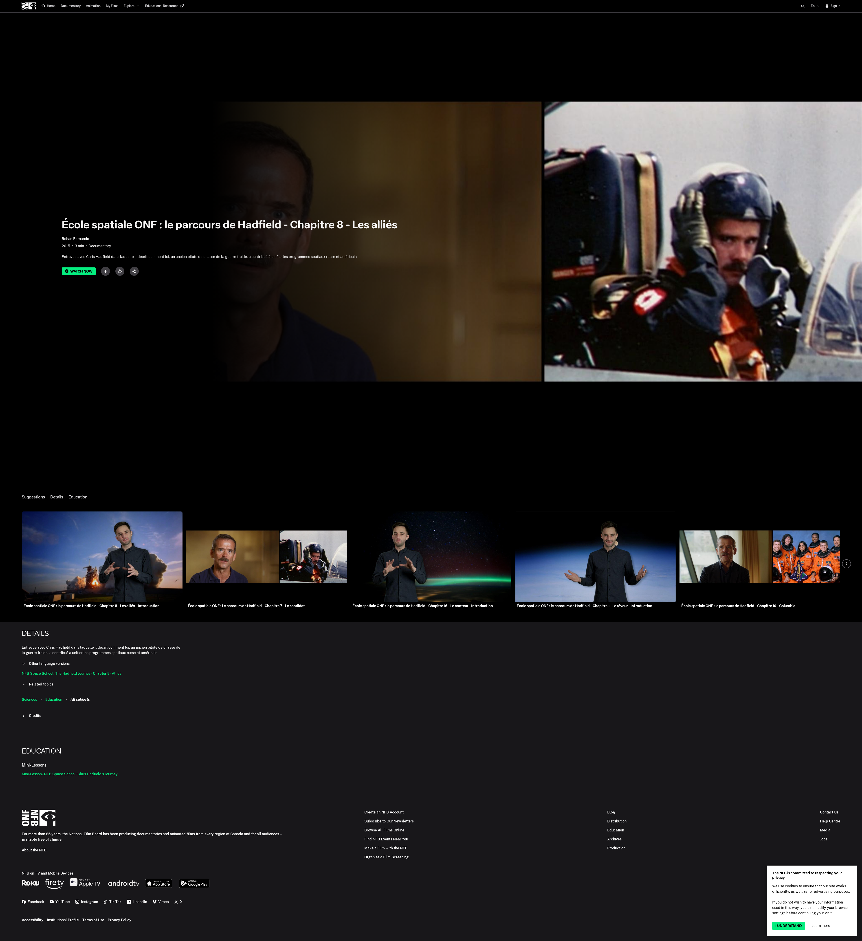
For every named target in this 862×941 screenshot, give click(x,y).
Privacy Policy (119, 920)
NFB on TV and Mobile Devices (47, 873)
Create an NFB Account (384, 812)
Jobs (823, 839)
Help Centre (830, 821)
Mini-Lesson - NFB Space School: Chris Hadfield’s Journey (70, 774)
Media (825, 830)
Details (56, 497)
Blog (611, 812)
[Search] (802, 6)
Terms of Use (93, 920)
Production (616, 848)
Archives (614, 839)
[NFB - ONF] (29, 6)
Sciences (29, 699)
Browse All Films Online (384, 830)
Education (77, 497)
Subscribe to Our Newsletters (389, 821)
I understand (788, 926)
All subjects (80, 699)
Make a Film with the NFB (385, 848)
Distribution (617, 821)
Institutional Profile (63, 920)
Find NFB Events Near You (386, 839)
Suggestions (33, 497)
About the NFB (34, 850)
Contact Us (829, 812)
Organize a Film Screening (386, 857)
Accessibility (32, 920)
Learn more (821, 925)
